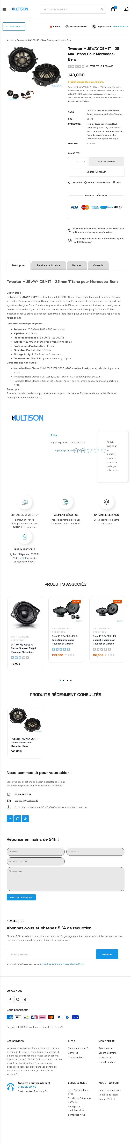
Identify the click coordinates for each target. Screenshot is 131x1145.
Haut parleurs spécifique (99, 124)
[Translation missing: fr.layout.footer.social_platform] (10, 818)
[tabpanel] (24, 636)
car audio (91, 110)
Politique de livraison (49, 265)
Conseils (98, 265)
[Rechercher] (101, 9)
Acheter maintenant (96, 172)
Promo (56, 26)
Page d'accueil (94, 135)
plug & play (107, 114)
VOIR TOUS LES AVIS (101, 66)
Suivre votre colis (78, 26)
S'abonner (107, 954)
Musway (119, 131)
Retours (77, 265)
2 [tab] (63, 680)
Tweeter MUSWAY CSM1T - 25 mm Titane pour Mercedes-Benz (25, 742)
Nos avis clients (76, 1057)
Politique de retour (108, 1094)
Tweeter (118, 114)
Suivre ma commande (110, 1090)
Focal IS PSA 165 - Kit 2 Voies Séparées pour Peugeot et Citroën (64, 640)
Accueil (10, 40)
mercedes (102, 110)
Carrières (73, 1052)
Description (18, 265)
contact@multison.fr (36, 1091)
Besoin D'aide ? (107, 1099)
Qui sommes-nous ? (78, 1048)
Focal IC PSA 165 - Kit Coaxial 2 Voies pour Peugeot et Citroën (104, 640)
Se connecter (106, 1048)
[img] (76, 66)
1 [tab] (60, 680)
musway (97, 114)
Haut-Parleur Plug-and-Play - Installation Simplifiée (104, 127)
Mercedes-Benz (106, 131)
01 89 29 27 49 (120, 26)
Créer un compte (108, 1052)
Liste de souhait (107, 1062)
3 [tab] (67, 680)
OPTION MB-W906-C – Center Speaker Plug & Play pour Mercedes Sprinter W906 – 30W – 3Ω (24, 648)
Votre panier (105, 1057)
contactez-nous (76, 1114)
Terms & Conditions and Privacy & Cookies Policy (63, 964)
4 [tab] (70, 680)
